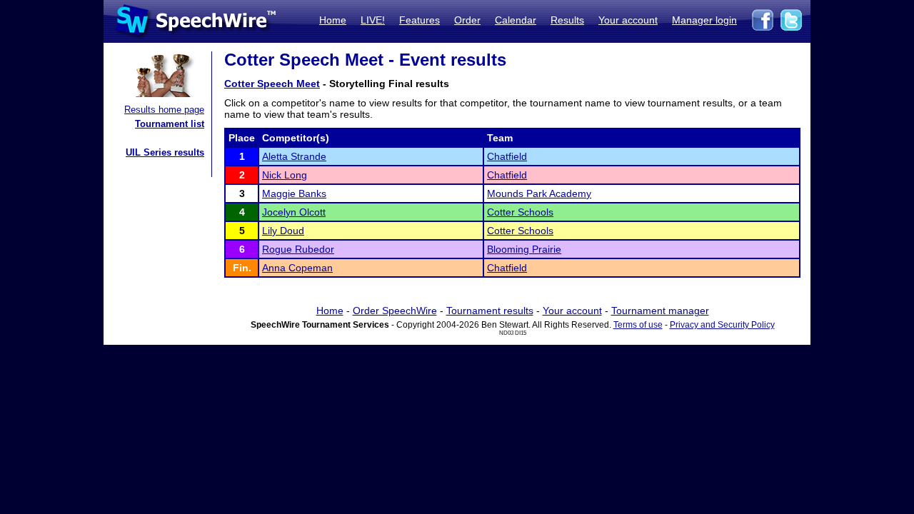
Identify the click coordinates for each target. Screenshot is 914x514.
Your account (628, 20)
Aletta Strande (294, 156)
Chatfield (507, 156)
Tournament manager (660, 310)
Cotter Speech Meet (272, 83)
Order (467, 20)
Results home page (164, 109)
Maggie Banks (294, 193)
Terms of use (638, 325)
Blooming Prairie (524, 249)
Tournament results (489, 310)
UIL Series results (165, 152)
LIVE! (373, 20)
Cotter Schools (520, 212)
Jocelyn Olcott (294, 212)
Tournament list (169, 124)
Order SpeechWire (395, 310)
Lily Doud (283, 230)
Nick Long (284, 175)
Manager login (704, 20)
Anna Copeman (297, 267)
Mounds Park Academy (539, 193)
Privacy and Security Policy (722, 325)
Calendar (515, 20)
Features (419, 20)
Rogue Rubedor (298, 249)
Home (332, 20)
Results (567, 20)
